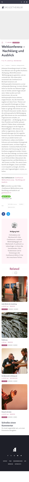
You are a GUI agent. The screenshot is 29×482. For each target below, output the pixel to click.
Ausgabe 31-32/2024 (13, 204)
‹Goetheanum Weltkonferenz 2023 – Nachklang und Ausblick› (13, 180)
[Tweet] (8, 214)
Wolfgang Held (17, 60)
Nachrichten (12, 207)
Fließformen (5, 340)
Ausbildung (4, 345)
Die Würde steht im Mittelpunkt (9, 376)
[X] (11, 455)
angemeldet (11, 428)
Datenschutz (18, 464)
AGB (25, 461)
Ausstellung (4, 309)
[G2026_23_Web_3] (14, 325)
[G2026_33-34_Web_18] (14, 289)
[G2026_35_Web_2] (14, 397)
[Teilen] (3, 214)
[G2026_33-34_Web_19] (14, 361)
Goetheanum (16, 42)
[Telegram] (21, 455)
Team (10, 461)
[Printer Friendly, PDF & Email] (6, 196)
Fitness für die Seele (6, 412)
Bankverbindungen (17, 461)
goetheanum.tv (6, 193)
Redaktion (12, 306)
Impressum (10, 464)
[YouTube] (17, 455)
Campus (21, 204)
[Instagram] (14, 455)
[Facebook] (7, 455)
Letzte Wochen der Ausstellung (9, 304)
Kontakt (5, 461)
